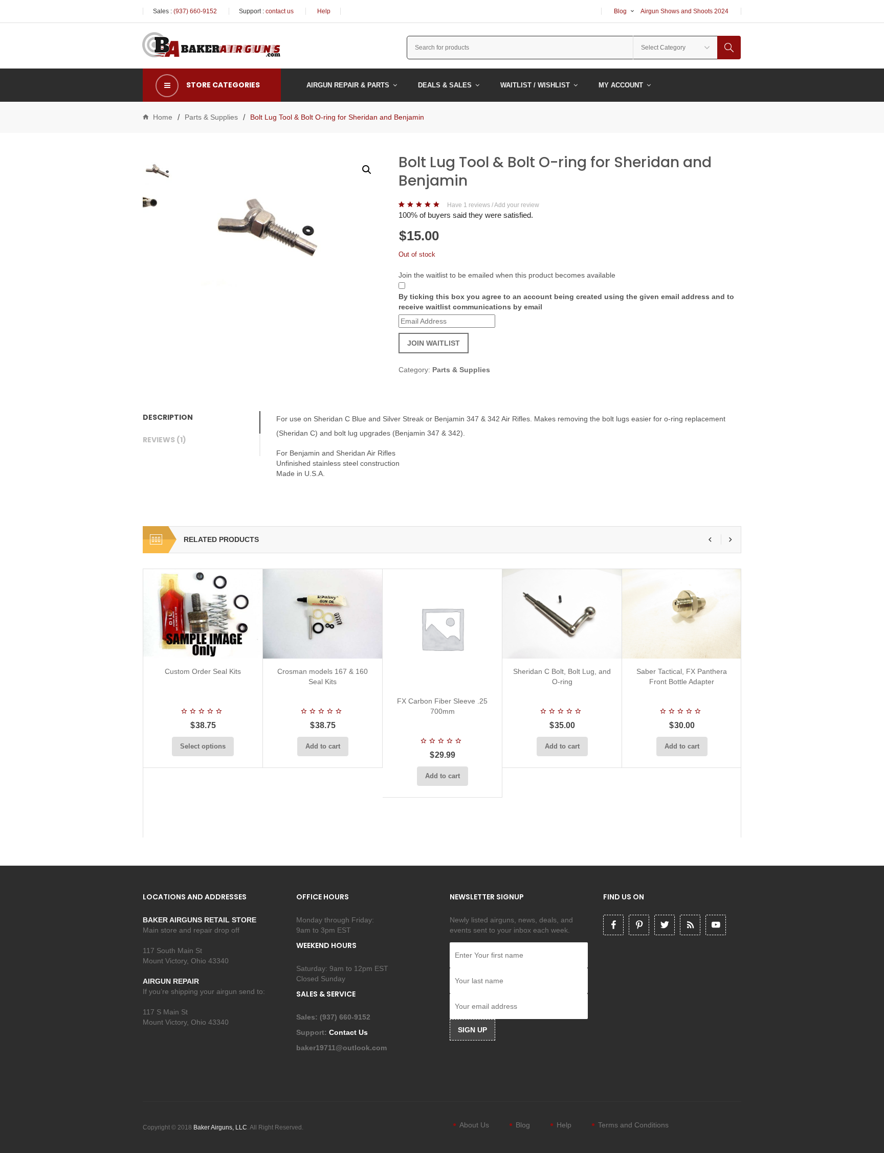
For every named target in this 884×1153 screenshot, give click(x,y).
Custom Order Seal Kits (203, 671)
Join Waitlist (433, 343)
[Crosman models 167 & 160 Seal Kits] (322, 614)
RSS (690, 925)
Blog (620, 11)
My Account (621, 85)
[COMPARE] (206, 646)
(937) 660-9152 (195, 11)
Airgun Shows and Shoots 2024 (684, 11)
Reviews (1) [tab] (164, 440)
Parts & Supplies (211, 117)
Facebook (613, 925)
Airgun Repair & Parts (347, 85)
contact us (280, 11)
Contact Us (349, 1032)
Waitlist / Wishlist (535, 85)
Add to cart (322, 746)
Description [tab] (168, 417)
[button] (367, 170)
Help (323, 11)
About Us (474, 1125)
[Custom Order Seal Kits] (202, 614)
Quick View (230, 646)
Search (729, 47)
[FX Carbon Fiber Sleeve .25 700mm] (442, 628)
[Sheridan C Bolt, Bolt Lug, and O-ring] (562, 614)
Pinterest (639, 925)
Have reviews (468, 205)
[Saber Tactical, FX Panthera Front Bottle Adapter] (681, 614)
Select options (203, 746)
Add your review (516, 205)
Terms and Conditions (633, 1125)
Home (162, 117)
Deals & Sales (445, 85)
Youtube (715, 925)
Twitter (664, 925)
